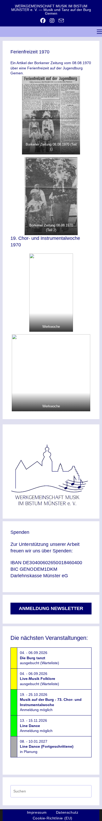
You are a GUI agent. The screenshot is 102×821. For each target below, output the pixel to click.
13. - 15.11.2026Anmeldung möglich (36, 725)
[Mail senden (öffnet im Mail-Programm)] (60, 20)
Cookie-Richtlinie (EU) (52, 818)
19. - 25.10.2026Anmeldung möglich (51, 702)
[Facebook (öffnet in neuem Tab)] (43, 20)
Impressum (37, 812)
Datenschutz (67, 812)
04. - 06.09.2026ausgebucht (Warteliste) (39, 658)
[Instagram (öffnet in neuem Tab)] (52, 20)
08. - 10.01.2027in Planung (46, 746)
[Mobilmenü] (99, 32)
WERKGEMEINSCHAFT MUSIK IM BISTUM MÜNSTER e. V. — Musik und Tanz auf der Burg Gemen (51, 9)
